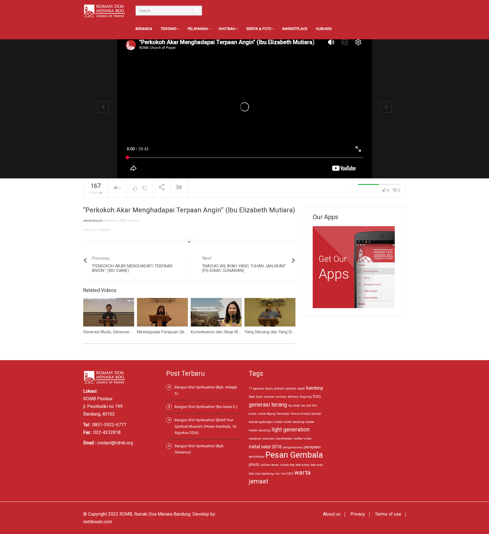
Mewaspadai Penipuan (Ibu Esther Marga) (175, 331)
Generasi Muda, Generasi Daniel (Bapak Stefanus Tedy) (134, 331)
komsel (316, 414)
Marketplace (294, 29)
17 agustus (256, 388)
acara (269, 388)
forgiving (306, 397)
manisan (268, 438)
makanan (255, 438)
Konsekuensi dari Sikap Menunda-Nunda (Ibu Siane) (238, 331)
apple (301, 388)
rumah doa (287, 465)
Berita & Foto (259, 29)
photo (254, 464)
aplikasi (290, 388)
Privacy (357, 514)
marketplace (284, 438)
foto (317, 396)
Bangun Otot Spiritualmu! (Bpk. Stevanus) (199, 449)
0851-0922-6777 (109, 424)
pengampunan (293, 447)
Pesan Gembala (294, 455)
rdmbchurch (92, 220)
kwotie (310, 422)
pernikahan (256, 457)
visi (277, 473)
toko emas (303, 465)
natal (254, 446)
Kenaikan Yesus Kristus (293, 414)
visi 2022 (287, 473)
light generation (290, 429)
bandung (314, 388)
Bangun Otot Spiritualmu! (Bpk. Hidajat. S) (206, 390)
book (252, 397)
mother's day (302, 438)
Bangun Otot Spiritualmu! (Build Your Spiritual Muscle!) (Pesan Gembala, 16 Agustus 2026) (205, 426)
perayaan (312, 447)
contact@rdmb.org (115, 443)
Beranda (144, 29)
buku (259, 397)
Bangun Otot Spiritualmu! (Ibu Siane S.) (206, 407)
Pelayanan (198, 29)
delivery (293, 397)
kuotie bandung (294, 422)
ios (303, 405)
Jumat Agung (267, 414)
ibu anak (294, 405)
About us (331, 514)
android (279, 388)
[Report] (179, 188)
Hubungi (324, 29)
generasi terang (268, 404)
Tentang (169, 29)
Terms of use (388, 514)
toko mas (317, 465)
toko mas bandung (261, 473)
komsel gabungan (261, 422)
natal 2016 (271, 446)
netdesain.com (97, 521)
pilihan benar (270, 465)
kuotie (278, 422)
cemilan (281, 397)
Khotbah (227, 29)
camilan (269, 397)
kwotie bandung (259, 430)
